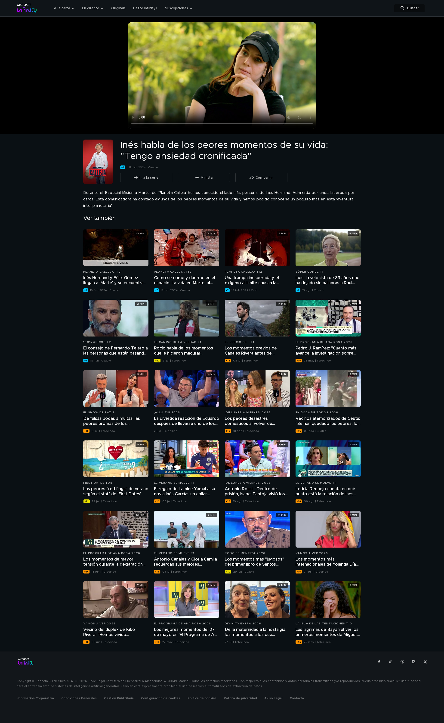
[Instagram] (414, 662)
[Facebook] (379, 662)
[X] (425, 662)
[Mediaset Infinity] (27, 8)
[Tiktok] (390, 662)
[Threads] (402, 662)
